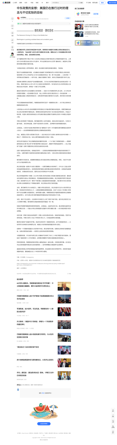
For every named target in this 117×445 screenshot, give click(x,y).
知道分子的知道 (21, 328)
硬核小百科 (19, 290)
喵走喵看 (19, 302)
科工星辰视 (19, 341)
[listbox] (44, 329)
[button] (96, 14)
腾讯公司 (42, 440)
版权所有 (46, 440)
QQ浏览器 (60, 433)
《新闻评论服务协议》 (38, 385)
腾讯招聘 (51, 433)
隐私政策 (36, 433)
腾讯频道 (66, 433)
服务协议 (31, 433)
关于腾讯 (19, 433)
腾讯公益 (55, 433)
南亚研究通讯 (20, 379)
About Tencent (25, 433)
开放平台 (41, 433)
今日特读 (19, 315)
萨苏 (18, 366)
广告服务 (46, 433)
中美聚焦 (19, 353)
